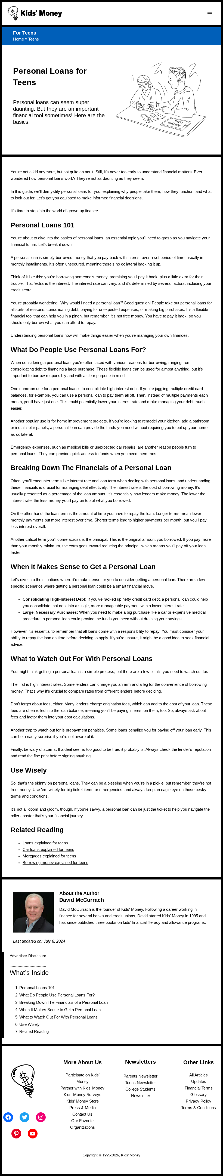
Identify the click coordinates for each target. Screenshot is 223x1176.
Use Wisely (29, 1024)
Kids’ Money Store (82, 1101)
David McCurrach (81, 900)
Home (18, 39)
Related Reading (34, 1031)
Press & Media (82, 1108)
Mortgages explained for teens (49, 856)
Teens (33, 39)
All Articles (198, 1075)
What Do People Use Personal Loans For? (57, 995)
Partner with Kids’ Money (82, 1088)
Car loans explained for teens (48, 849)
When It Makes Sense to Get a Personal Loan (60, 1010)
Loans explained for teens (45, 843)
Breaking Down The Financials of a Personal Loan (63, 1002)
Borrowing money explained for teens (55, 862)
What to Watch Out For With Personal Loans (58, 1017)
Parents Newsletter (140, 1076)
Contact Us (82, 1114)
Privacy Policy (198, 1101)
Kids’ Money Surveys (82, 1094)
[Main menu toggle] (209, 13)
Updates (198, 1081)
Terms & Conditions (198, 1108)
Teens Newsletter (140, 1083)
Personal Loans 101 (37, 988)
